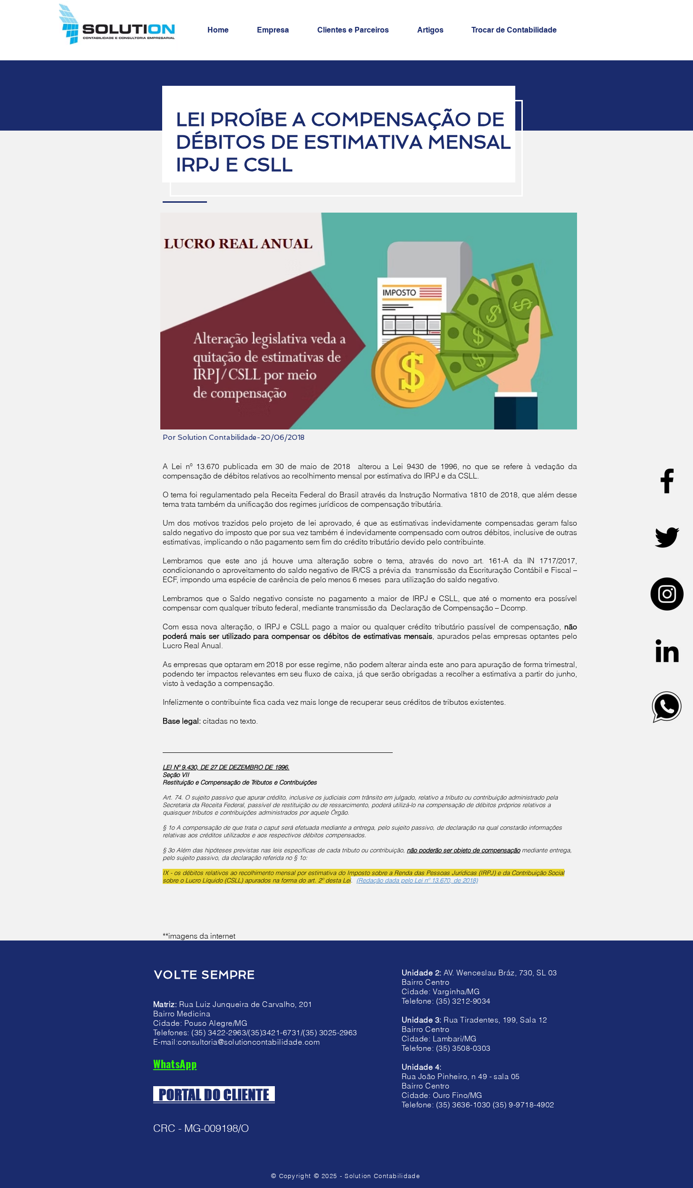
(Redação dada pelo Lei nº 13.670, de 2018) (417, 880)
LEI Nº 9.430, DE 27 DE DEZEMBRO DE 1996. (226, 767)
